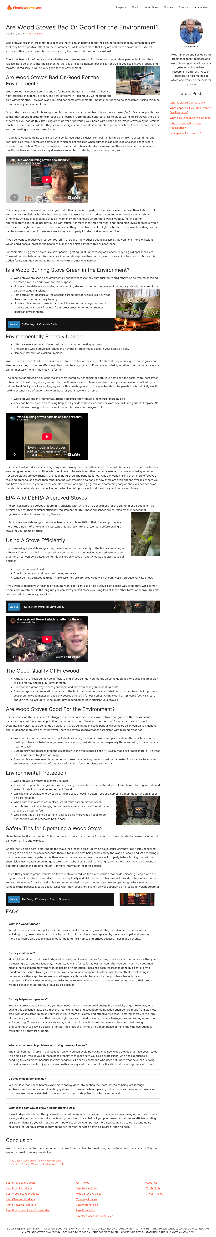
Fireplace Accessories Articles (94, 1216)
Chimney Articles (86, 1199)
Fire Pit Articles (85, 1210)
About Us (151, 1182)
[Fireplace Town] (24, 7)
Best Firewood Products (21, 1204)
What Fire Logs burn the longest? (190, 117)
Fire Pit (135, 7)
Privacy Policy (154, 1193)
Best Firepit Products (19, 1188)
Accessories (200, 7)
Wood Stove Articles (88, 1193)
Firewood (184, 7)
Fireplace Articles (86, 1188)
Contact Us (153, 1188)
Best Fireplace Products (20, 1182)
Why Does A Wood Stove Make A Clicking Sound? (35, 1160)
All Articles (82, 1182)
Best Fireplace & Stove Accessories (28, 1210)
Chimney (168, 7)
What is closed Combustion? (187, 102)
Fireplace (121, 7)
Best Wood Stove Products (22, 1193)
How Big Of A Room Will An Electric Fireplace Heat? (36, 1164)
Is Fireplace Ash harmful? (185, 133)
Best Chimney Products (20, 1199)
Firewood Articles (87, 1204)
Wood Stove (151, 7)
